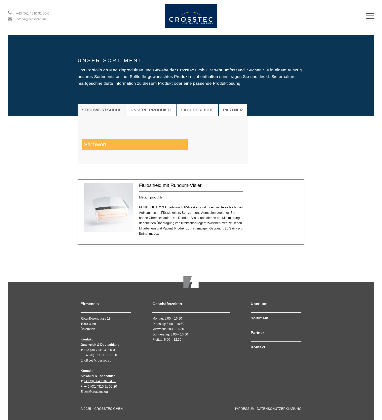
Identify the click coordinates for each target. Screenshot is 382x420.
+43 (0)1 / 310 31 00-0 (32, 13)
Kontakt (258, 347)
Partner (257, 333)
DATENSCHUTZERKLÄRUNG (279, 408)
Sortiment (259, 318)
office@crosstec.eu (31, 19)
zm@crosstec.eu (96, 391)
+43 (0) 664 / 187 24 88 (100, 381)
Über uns (259, 304)
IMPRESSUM (244, 408)
